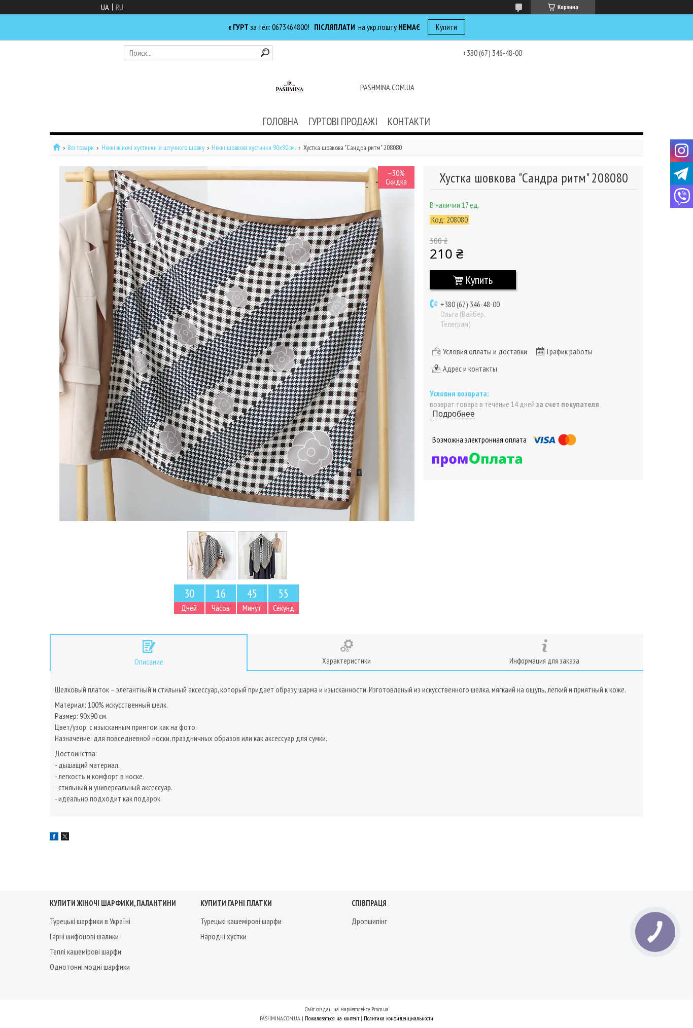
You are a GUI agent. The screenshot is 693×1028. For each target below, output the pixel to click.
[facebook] (54, 837)
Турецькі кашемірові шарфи (241, 921)
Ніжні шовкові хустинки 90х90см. (254, 147)
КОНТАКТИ (409, 121)
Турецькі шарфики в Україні (90, 921)
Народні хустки (223, 936)
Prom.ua (380, 1009)
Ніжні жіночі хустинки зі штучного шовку (152, 147)
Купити (446, 27)
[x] (65, 837)
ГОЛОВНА (280, 121)
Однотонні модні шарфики (90, 967)
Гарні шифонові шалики (84, 936)
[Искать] (265, 52)
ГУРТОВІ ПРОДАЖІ (342, 121)
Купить (479, 280)
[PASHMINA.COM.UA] (290, 88)
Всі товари (80, 147)
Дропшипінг (369, 921)
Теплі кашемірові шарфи (85, 951)
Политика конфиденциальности (398, 1018)
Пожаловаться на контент (332, 1018)
